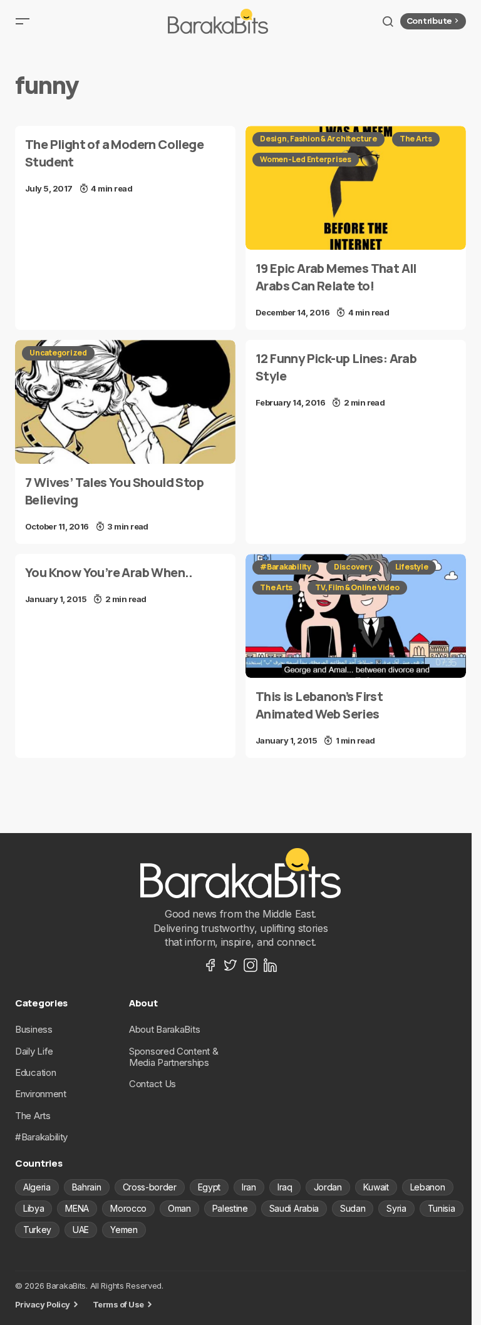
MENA (77, 1208)
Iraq (284, 1187)
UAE (81, 1229)
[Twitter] (230, 965)
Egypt (209, 1187)
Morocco (128, 1208)
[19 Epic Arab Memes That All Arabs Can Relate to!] (356, 188)
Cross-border (150, 1187)
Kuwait (376, 1187)
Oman (179, 1208)
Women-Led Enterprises (305, 159)
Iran (249, 1187)
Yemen (123, 1229)
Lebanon (427, 1187)
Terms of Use (118, 1304)
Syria (396, 1208)
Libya (33, 1208)
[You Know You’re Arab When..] (125, 585)
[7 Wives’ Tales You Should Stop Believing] (125, 402)
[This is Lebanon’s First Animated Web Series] (356, 616)
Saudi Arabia (294, 1208)
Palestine (230, 1208)
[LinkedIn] (271, 965)
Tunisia (441, 1208)
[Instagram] (250, 965)
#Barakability (285, 566)
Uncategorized (58, 352)
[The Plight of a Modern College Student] (125, 166)
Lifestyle (411, 566)
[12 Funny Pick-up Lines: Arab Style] (356, 380)
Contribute (429, 21)
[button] (23, 21)
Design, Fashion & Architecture (318, 138)
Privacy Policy (42, 1304)
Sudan (352, 1208)
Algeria (37, 1187)
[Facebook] (210, 965)
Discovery (353, 566)
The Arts (416, 138)
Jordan (328, 1187)
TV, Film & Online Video (357, 587)
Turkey (37, 1229)
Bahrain (86, 1187)
